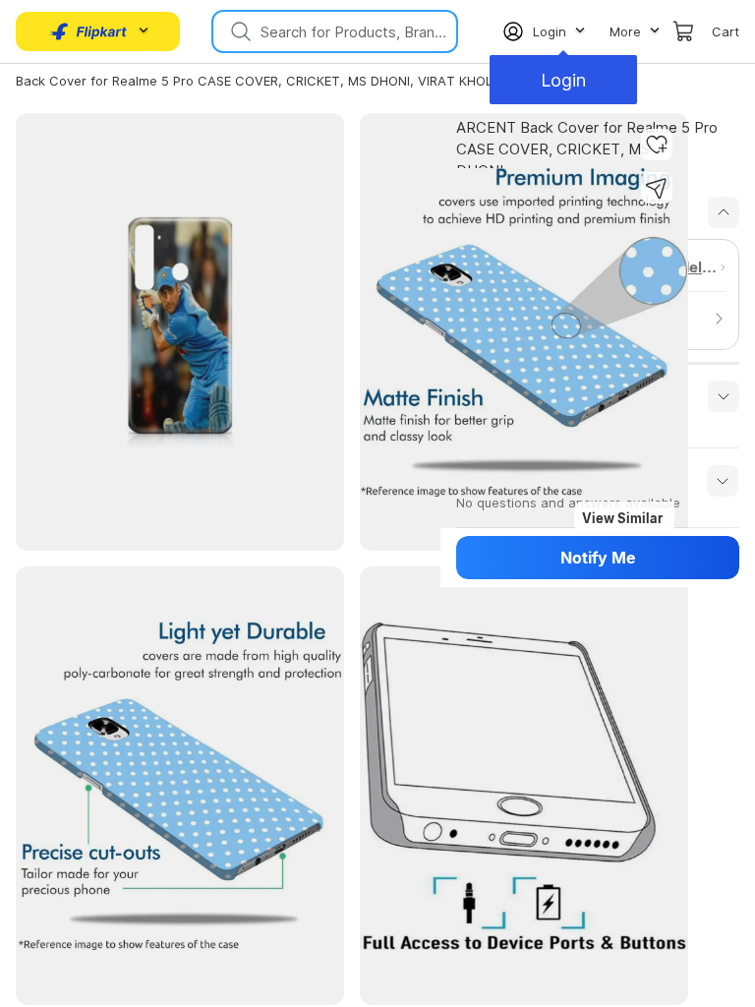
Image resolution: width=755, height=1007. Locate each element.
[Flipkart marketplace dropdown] (88, 31)
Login (565, 80)
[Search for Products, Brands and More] (239, 31)
